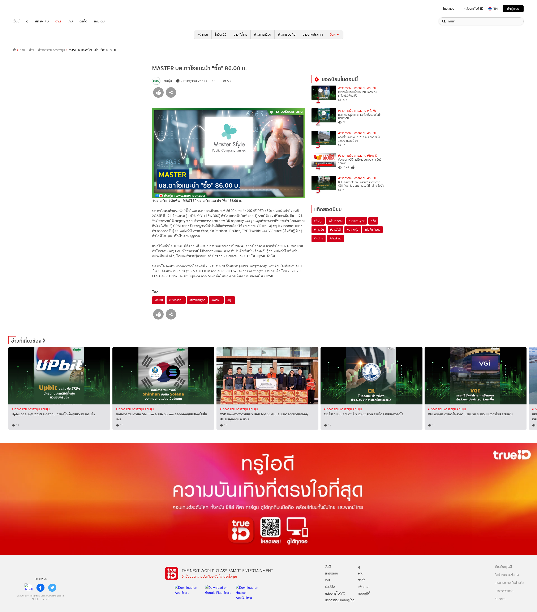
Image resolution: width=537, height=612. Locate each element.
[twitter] (52, 587)
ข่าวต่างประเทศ (312, 34)
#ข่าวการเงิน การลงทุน (352, 88)
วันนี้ (16, 21)
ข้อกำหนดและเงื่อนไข (507, 575)
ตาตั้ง (83, 21)
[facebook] (40, 587)
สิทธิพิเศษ (42, 21)
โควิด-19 (221, 34)
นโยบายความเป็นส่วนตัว (509, 583)
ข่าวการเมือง (262, 34)
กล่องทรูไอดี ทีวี (473, 8)
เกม (70, 21)
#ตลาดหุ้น (352, 229)
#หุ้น (229, 300)
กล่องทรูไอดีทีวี (335, 593)
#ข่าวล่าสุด (335, 238)
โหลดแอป (449, 8)
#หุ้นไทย (318, 238)
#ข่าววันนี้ (335, 229)
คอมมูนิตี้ (364, 593)
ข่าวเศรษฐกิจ (287, 34)
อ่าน (58, 21)
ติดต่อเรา (500, 599)
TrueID (26, 8)
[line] (29, 587)
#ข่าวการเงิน (176, 300)
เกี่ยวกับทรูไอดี (503, 567)
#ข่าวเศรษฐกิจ (197, 300)
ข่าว (31, 50)
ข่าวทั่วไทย (240, 34)
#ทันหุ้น (159, 300)
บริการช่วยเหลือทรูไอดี (340, 600)
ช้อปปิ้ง (330, 586)
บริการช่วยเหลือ (504, 591)
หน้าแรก (202, 34)
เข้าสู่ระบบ (513, 8)
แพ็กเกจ (363, 586)
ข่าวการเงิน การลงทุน (51, 50)
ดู (27, 21)
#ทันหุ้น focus (372, 229)
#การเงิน (216, 300)
